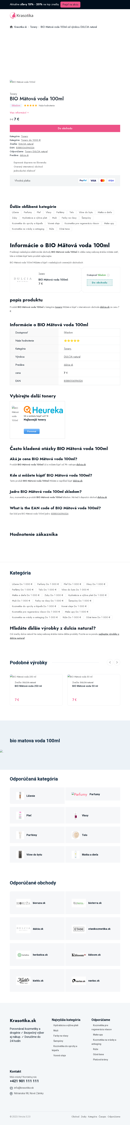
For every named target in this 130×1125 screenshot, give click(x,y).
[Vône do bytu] (20, 854)
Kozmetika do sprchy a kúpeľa (27, 223)
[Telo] (76, 835)
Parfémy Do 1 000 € (22, 589)
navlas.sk (94, 980)
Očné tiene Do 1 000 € (98, 617)
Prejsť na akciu (70, 4)
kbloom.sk (94, 954)
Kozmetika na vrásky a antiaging (28, 229)
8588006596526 (25, 147)
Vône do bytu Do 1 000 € (75, 589)
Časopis (102, 1116)
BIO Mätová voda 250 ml (28, 686)
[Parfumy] (79, 794)
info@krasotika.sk (24, 1087)
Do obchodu (65, 128)
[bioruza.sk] (23, 902)
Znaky (83, 1116)
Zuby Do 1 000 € (54, 595)
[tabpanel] (22, 82)
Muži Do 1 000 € (21, 600)
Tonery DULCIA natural (36, 151)
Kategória (92, 1116)
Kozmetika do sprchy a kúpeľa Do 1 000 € (34, 606)
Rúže (51, 229)
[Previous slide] (110, 662)
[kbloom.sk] (79, 954)
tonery (58, 307)
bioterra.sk (95, 902)
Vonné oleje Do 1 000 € (74, 606)
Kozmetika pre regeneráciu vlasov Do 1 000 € (36, 612)
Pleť (39, 212)
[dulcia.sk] (23, 928)
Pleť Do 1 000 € (72, 584)
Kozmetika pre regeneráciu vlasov (82, 223)
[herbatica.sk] (23, 954)
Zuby (14, 218)
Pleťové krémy (100, 1059)
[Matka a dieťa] (76, 854)
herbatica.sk (40, 954)
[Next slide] (117, 662)
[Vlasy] (76, 815)
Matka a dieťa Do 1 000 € (25, 595)
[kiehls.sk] (23, 980)
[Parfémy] (20, 835)
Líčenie (15, 212)
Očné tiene (64, 229)
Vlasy (48, 212)
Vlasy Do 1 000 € (95, 584)
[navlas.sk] (79, 980)
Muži (54, 218)
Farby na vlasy (69, 218)
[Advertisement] (65, 53)
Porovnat (31, 431)
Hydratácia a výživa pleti (34, 218)
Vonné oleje (54, 223)
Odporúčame (114, 1116)
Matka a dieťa (105, 212)
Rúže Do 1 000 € (72, 617)
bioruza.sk (39, 902)
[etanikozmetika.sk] (79, 928)
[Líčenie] (20, 795)
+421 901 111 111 (24, 1081)
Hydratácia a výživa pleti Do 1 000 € (87, 595)
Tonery (13, 94)
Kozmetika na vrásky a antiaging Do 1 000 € (35, 617)
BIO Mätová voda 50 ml (85, 686)
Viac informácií (18, 112)
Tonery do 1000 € (31, 140)
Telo (71, 212)
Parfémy (60, 212)
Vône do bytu (86, 212)
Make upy (109, 223)
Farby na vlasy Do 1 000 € (49, 600)
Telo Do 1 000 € (47, 589)
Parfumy (28, 212)
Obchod (75, 1116)
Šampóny (86, 218)
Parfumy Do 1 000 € (48, 584)
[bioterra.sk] (79, 902)
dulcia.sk (24, 155)
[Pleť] (20, 815)
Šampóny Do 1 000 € (79, 600)
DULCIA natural (26, 144)
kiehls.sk (38, 980)
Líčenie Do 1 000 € (22, 584)
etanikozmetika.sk (99, 928)
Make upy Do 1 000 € (76, 612)
